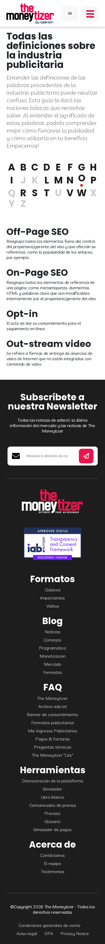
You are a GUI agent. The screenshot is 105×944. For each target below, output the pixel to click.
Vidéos (52, 606)
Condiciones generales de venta (49, 925)
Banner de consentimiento (52, 714)
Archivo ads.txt (52, 706)
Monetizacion (53, 656)
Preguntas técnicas (52, 747)
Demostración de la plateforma (52, 781)
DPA (48, 933)
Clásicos (53, 589)
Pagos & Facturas (52, 739)
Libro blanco (52, 797)
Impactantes (52, 598)
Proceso (52, 813)
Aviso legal (26, 933)
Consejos (52, 640)
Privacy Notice (75, 933)
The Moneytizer (52, 698)
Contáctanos (52, 855)
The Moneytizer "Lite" (52, 755)
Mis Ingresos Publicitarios (52, 730)
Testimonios (52, 871)
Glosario (52, 821)
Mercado (52, 664)
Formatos (52, 672)
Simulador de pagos (52, 829)
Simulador (52, 789)
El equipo (52, 863)
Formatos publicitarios (52, 722)
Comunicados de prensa (52, 805)
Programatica (52, 648)
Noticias (52, 631)
